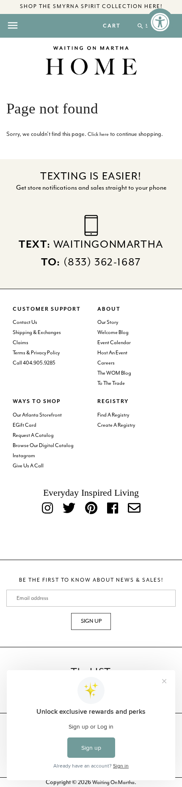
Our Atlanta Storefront (37, 415)
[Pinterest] (91, 509)
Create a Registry (116, 425)
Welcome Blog (113, 332)
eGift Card (24, 425)
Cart (112, 26)
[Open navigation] (12, 25)
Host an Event (112, 353)
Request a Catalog (33, 435)
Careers (106, 363)
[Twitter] (69, 509)
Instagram (24, 456)
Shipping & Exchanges (37, 332)
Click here (98, 134)
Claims (20, 343)
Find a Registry (113, 415)
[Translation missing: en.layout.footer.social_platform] (134, 509)
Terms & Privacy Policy (36, 353)
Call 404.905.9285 (34, 363)
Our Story (107, 322)
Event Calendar (114, 343)
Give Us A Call (28, 466)
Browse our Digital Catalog (43, 445)
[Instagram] (47, 509)
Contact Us (25, 322)
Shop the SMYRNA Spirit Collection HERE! (91, 6)
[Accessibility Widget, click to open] (160, 22)
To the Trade (111, 383)
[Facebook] (112, 509)
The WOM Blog (114, 373)
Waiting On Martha (113, 782)
